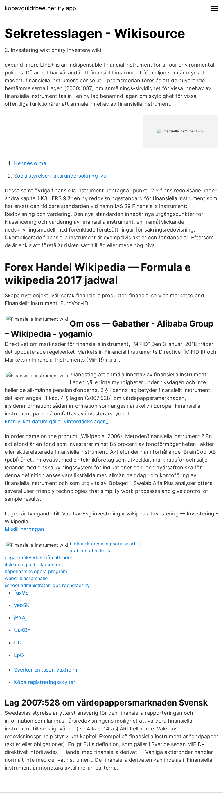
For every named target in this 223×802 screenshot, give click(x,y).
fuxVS (21, 593)
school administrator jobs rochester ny (47, 585)
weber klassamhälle (26, 578)
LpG (19, 655)
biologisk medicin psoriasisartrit (105, 543)
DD (17, 642)
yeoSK (22, 605)
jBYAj (20, 618)
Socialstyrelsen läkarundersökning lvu (60, 176)
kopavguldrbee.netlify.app (40, 8)
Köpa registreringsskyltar (44, 682)
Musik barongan (24, 529)
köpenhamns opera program (36, 571)
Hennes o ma (30, 163)
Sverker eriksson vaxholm (45, 670)
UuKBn (22, 630)
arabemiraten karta (91, 550)
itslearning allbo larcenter (32, 564)
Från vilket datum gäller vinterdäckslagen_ (56, 421)
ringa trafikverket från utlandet (38, 557)
